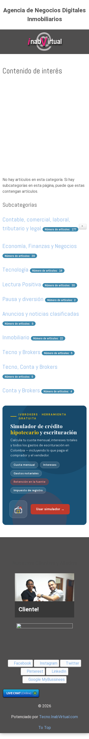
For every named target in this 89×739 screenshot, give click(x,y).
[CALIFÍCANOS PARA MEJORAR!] (45, 631)
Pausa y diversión (23, 299)
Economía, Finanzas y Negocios (39, 246)
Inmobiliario (15, 337)
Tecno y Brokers (21, 352)
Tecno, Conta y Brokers (29, 366)
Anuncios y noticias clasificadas (40, 313)
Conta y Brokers (21, 390)
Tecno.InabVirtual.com (58, 716)
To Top (44, 727)
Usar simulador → (50, 509)
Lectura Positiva (21, 284)
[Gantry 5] (44, 42)
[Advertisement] (44, 126)
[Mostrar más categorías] (83, 226)
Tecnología (15, 269)
